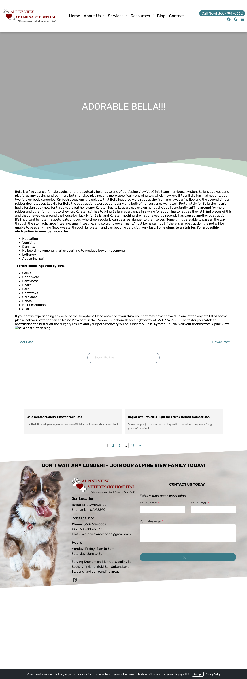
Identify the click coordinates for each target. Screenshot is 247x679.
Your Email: (200, 503)
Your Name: (149, 503)
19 (133, 445)
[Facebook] (75, 580)
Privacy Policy (212, 674)
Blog (161, 15)
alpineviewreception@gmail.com (106, 534)
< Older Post (24, 342)
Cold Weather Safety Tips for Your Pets (54, 417)
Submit (188, 557)
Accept (198, 674)
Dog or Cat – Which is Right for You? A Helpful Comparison (169, 417)
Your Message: (152, 521)
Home (74, 15)
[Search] (151, 357)
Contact (176, 15)
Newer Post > (222, 342)
